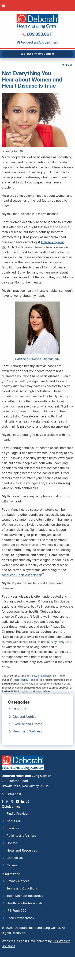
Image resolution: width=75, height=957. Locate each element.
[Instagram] (27, 801)
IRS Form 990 (16, 910)
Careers (12, 865)
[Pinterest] (7, 801)
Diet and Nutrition (25, 716)
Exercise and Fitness (27, 724)
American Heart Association (22, 575)
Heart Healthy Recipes (26, 679)
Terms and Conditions (22, 888)
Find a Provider (17, 813)
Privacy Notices (17, 881)
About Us (13, 821)
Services (12, 828)
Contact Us (14, 858)
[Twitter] (12, 801)
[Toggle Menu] (3, 5)
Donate (11, 843)
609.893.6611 (39, 34)
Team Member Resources (24, 896)
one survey (49, 642)
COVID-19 (20, 709)
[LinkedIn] (23, 801)
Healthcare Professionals (24, 903)
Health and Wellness (27, 731)
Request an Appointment (39, 42)
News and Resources (21, 850)
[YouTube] (18, 801)
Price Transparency (20, 918)
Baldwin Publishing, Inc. (43, 675)
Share (68, 65)
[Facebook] (3, 801)
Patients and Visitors (21, 835)
